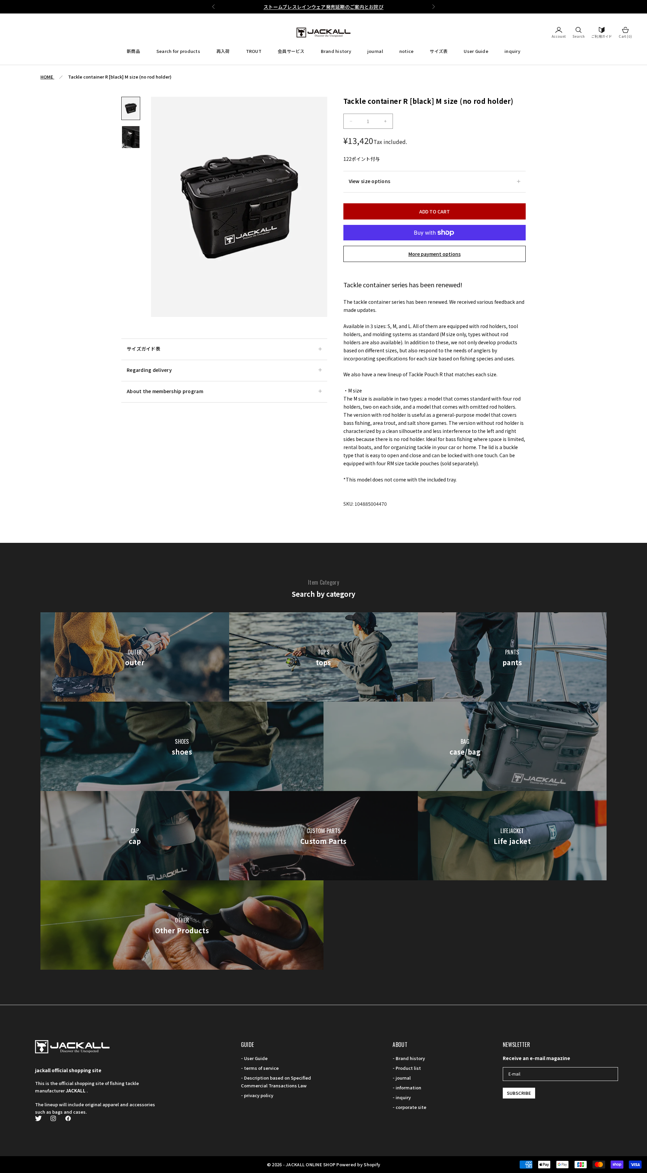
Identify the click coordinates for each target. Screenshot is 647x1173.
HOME (47, 77)
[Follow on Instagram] (53, 1118)
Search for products (178, 51)
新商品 (133, 51)
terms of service (261, 1068)
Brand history (336, 51)
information (408, 1087)
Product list (408, 1068)
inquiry (512, 51)
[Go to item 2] (130, 137)
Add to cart (434, 211)
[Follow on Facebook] (68, 1118)
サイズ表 (439, 51)
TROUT (253, 51)
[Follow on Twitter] (38, 1118)
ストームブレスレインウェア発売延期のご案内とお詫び (323, 6)
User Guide (476, 51)
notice (406, 51)
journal (375, 51)
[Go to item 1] (130, 108)
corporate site (411, 1107)
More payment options (434, 254)
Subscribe (519, 1093)
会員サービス (291, 51)
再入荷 (223, 51)
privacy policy (258, 1095)
